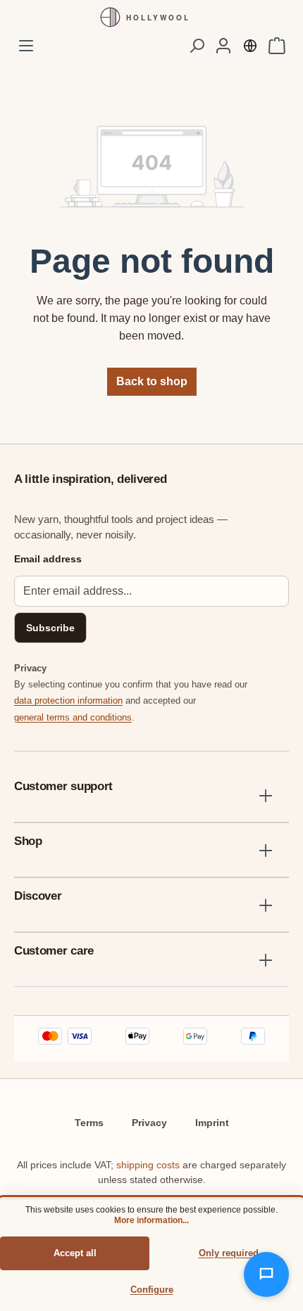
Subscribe (50, 627)
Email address (48, 558)
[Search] (196, 45)
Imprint (212, 1122)
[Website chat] (266, 1274)
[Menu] (26, 45)
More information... (151, 1220)
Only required (229, 1253)
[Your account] (223, 45)
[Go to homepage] (151, 17)
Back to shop (151, 381)
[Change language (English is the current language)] (250, 45)
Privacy (149, 1122)
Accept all (75, 1253)
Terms (89, 1122)
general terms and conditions (73, 717)
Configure (151, 1289)
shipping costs (148, 1164)
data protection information (68, 700)
